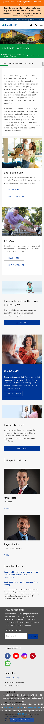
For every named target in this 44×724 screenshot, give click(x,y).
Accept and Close (22, 720)
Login (41, 20)
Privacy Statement (13, 707)
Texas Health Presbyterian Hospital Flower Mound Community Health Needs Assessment (21, 575)
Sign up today (13, 630)
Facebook (8, 654)
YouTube (16, 654)
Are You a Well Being (8, 663)
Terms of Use (33, 707)
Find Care (22, 448)
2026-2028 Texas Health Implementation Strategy (21, 583)
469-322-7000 (35, 56)
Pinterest (33, 654)
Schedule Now (13, 393)
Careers (24, 20)
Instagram (24, 654)
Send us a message (12, 677)
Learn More (22, 4)
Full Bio (7, 508)
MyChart (32, 20)
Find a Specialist (16, 196)
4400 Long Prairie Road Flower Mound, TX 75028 (14, 56)
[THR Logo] (9, 25)
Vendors (17, 20)
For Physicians (8, 20)
